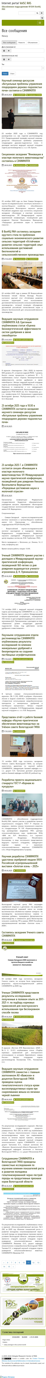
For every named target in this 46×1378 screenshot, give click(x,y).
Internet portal (16, 3)
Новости (21, 42)
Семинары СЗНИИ (35, 95)
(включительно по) (10, 55)
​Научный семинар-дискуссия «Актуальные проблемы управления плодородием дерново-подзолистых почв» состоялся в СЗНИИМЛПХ (22, 85)
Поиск (5, 74)
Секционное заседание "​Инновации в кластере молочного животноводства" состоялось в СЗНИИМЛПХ (23, 158)
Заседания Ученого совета (25, 940)
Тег (3, 64)
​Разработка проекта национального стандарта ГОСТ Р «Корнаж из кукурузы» (22, 783)
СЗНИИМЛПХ (20, 95)
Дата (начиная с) (8, 47)
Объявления (33, 42)
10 (24, 1262)
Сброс (12, 74)
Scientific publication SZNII (24, 340)
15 (9, 1266)
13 (38, 1262)
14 (4, 1266)
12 (33, 1262)
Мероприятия (20, 165)
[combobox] (23, 68)
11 (28, 1262)
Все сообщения (9, 42)
